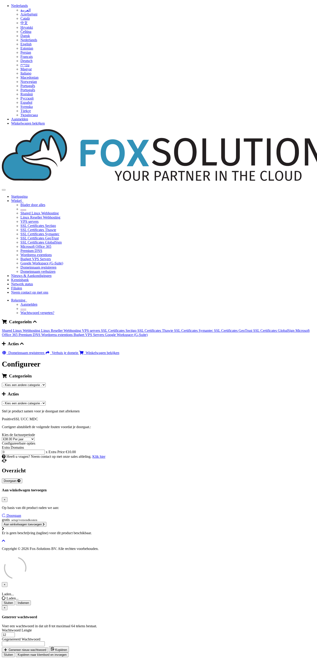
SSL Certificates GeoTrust (39, 238)
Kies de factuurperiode (18, 435)
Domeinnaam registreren (38, 267)
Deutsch (26, 61)
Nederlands (19, 6)
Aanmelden (19, 119)
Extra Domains (13, 447)
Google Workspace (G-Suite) (41, 263)
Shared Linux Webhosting (39, 213)
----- (23, 209)
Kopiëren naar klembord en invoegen (42, 654)
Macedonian (29, 77)
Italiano (25, 73)
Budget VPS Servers (35, 259)
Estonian (26, 48)
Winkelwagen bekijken (28, 123)
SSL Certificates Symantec (39, 234)
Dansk (25, 36)
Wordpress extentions (36, 255)
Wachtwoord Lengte (17, 630)
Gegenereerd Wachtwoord (21, 639)
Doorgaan (10, 481)
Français (26, 57)
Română (26, 94)
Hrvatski (26, 27)
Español (26, 102)
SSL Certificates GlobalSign (41, 242)
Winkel (17, 201)
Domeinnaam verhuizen (37, 271)
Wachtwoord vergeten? (37, 313)
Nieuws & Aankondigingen (31, 276)
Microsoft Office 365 (35, 246)
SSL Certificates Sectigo (38, 226)
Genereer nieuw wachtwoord (27, 650)
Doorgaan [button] (13, 516)
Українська (29, 115)
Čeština (25, 32)
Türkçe (25, 111)
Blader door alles (32, 205)
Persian (25, 52)
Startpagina (19, 196)
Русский (27, 98)
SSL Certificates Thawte (38, 230)
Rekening (19, 300)
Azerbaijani (28, 14)
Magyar (26, 69)
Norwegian (28, 82)
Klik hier (98, 456)
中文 (24, 23)
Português (27, 86)
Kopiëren (60, 650)
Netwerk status (22, 284)
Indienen (23, 603)
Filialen (16, 288)
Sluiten (8, 603)
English (26, 44)
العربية (25, 10)
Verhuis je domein (64, 353)
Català (25, 18)
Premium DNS (31, 251)
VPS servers (29, 221)
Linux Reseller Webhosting (40, 217)
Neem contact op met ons (29, 292)
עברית (24, 65)
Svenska (26, 107)
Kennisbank (20, 280)
